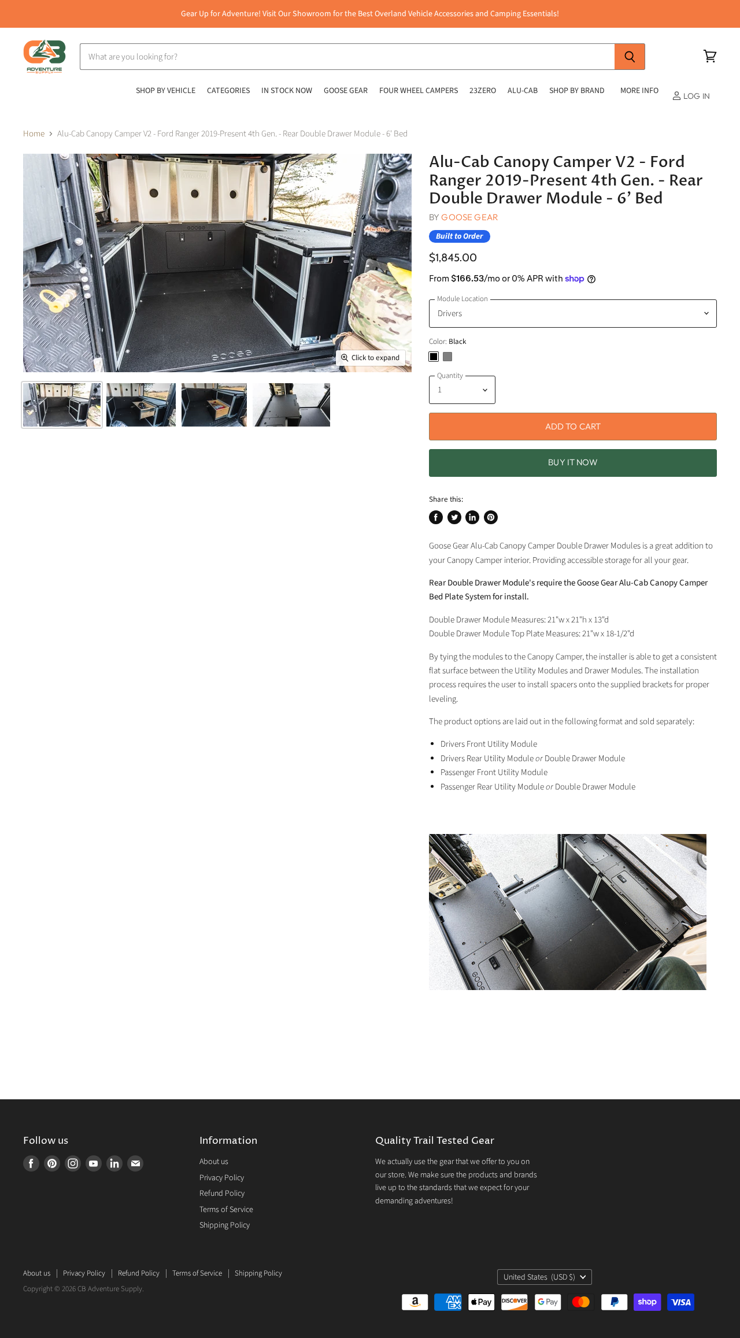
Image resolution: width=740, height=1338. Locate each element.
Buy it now (573, 462)
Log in (696, 96)
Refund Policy (222, 1193)
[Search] (630, 56)
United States (540, 1277)
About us (213, 1161)
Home (34, 134)
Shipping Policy (224, 1225)
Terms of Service (226, 1209)
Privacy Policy (221, 1178)
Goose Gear (469, 217)
